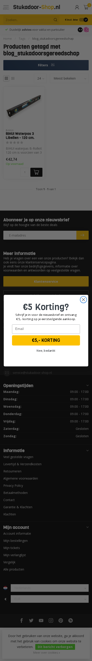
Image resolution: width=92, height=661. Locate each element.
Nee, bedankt (46, 350)
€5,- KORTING (46, 340)
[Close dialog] (83, 299)
